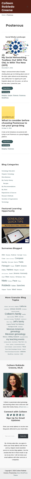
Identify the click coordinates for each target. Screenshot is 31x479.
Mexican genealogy (15, 334)
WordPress (5, 98)
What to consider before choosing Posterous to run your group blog (15, 123)
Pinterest (15, 95)
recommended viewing (19, 344)
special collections (17, 346)
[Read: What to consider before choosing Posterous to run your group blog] (8, 112)
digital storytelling (10, 316)
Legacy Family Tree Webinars (15, 324)
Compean (19, 258)
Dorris (16, 262)
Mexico (5, 337)
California (22, 306)
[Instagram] (14, 415)
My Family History (7, 180)
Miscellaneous (6, 177)
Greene (24, 266)
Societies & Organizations (10, 199)
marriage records (12, 326)
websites (23, 351)
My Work (4, 189)
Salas (13, 285)
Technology (5, 92)
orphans (12, 344)
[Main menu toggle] (27, 7)
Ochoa (10, 281)
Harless (10, 270)
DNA (16, 316)
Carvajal (19, 255)
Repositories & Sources (9, 192)
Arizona (6, 306)
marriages (20, 326)
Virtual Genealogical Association (12, 351)
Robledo (6, 285)
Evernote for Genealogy (9, 319)
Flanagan (6, 266)
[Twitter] (11, 415)
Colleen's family (13, 314)
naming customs (7, 342)
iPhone (11, 321)
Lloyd (3, 277)
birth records (11, 306)
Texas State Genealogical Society (13, 349)
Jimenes (16, 273)
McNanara (19, 277)
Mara (7, 277)
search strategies (8, 346)
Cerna (24, 255)
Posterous (22, 95)
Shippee (4, 289)
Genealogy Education (8, 171)
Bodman (13, 255)
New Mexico (15, 342)
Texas (24, 346)
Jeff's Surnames (5, 273)
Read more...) (24, 407)
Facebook (17, 319)
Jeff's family (18, 321)
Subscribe (23, 436)
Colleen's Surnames (10, 258)
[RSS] (20, 415)
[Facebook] (8, 415)
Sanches (21, 285)
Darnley (4, 262)
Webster (19, 289)
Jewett (11, 273)
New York (21, 342)
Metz (24, 277)
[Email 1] (23, 415)
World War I (17, 354)
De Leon (10, 262)
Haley (4, 270)
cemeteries (6, 309)
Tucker (9, 289)
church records (15, 311)
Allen (3, 255)
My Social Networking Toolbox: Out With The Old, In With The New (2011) (14, 61)
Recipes (5, 183)
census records (15, 309)
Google (10, 95)
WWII (21, 354)
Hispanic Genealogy (8, 174)
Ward (14, 289)
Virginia (24, 349)
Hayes (16, 270)
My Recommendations (8, 186)
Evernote (21, 316)
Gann (17, 266)
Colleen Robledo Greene (8, 6)
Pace (14, 281)
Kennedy (23, 273)
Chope (3, 258)
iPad (8, 321)
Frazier (12, 266)
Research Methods (7, 196)
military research (13, 337)
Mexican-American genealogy (15, 330)
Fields (21, 262)
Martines (12, 277)
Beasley (8, 255)
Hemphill (22, 270)
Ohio (26, 342)
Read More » (7, 88)
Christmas (24, 309)
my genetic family (24, 336)
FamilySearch (23, 319)
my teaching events (15, 339)
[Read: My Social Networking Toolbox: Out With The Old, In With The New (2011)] (15, 46)
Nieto (4, 280)
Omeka (7, 344)
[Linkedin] (17, 415)
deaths (24, 314)
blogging (4, 95)
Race (19, 281)
